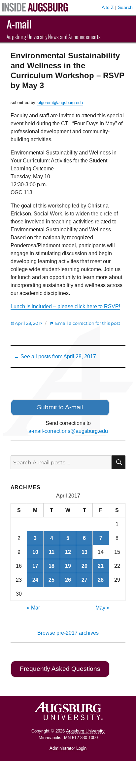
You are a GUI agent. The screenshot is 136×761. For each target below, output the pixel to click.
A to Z (108, 7)
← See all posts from (55, 356)
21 (101, 566)
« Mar (33, 608)
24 (35, 580)
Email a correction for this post (87, 323)
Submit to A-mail (60, 407)
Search (125, 7)
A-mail (19, 23)
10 (35, 552)
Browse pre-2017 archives (68, 633)
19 (68, 566)
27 (84, 580)
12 (68, 552)
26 (68, 580)
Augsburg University (85, 731)
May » (102, 608)
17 (35, 566)
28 (101, 580)
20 (84, 566)
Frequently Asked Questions (60, 668)
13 (84, 552)
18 (51, 566)
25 (51, 580)
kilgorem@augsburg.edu (60, 102)
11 (51, 552)
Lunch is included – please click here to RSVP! (65, 306)
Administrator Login (68, 748)
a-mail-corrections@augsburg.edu (68, 431)
